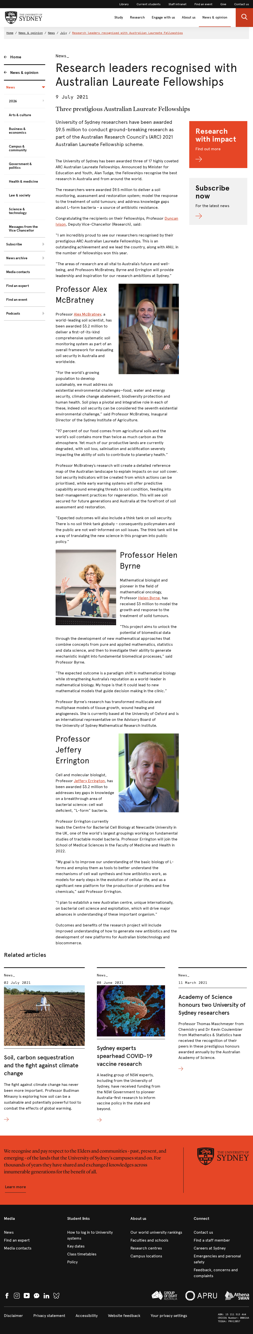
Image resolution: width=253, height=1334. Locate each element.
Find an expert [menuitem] (17, 286)
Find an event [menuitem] (16, 300)
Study (118, 17)
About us (188, 17)
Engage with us (163, 17)
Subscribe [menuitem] (14, 244)
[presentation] (44, 1045)
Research (137, 17)
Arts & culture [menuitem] (20, 115)
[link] (124, 4)
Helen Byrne (149, 598)
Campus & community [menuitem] (18, 148)
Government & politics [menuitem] (20, 166)
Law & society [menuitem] (19, 195)
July (63, 33)
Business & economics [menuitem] (17, 131)
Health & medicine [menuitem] (23, 181)
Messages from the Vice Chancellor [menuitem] (23, 229)
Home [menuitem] (15, 57)
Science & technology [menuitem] (18, 211)
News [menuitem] (10, 87)
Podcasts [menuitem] (13, 313)
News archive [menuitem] (16, 258)
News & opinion (214, 17)
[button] (244, 17)
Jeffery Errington (89, 780)
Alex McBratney (87, 314)
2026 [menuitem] (13, 101)
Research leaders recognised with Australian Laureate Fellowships (127, 33)
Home (9, 33)
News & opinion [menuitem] (24, 72)
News (51, 33)
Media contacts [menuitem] (18, 272)
